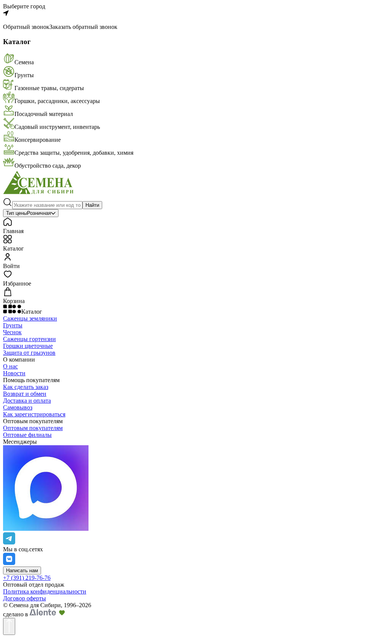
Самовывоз (17, 407)
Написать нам (22, 570)
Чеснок (12, 332)
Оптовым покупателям (33, 428)
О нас (10, 366)
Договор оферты (24, 598)
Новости (14, 373)
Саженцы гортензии (29, 339)
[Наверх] (9, 626)
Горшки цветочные (28, 346)
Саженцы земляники (30, 318)
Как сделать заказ (25, 387)
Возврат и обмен (24, 393)
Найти (92, 205)
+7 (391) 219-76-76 (27, 578)
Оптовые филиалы (27, 435)
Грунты (12, 325)
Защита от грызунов (29, 352)
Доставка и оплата (27, 400)
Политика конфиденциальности (44, 591)
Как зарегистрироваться (34, 414)
